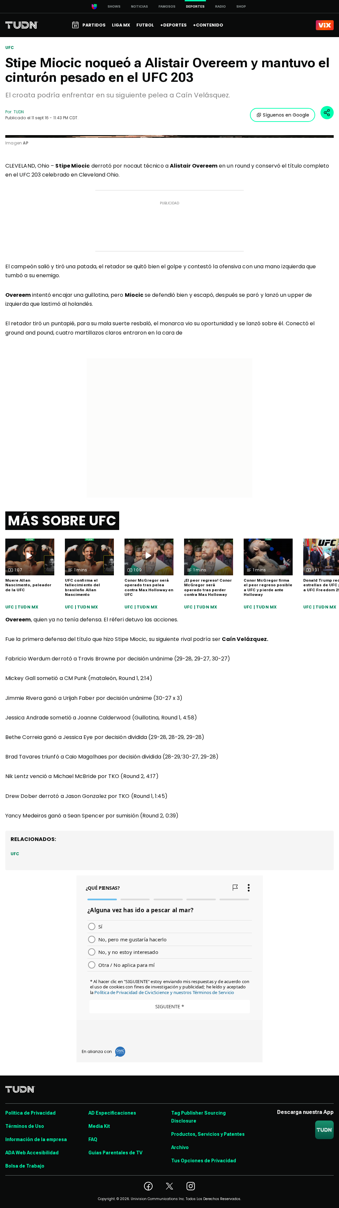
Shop (241, 6)
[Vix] (325, 25)
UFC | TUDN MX (21, 607)
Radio (220, 6)
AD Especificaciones (112, 1113)
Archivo (180, 1147)
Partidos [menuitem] (94, 25)
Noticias (139, 6)
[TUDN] (21, 25)
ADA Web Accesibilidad (32, 1152)
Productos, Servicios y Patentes (208, 1134)
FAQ (92, 1139)
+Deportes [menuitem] (173, 25)
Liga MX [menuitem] (121, 25)
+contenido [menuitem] (208, 25)
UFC (9, 47)
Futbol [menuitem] (145, 25)
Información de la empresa (36, 1139)
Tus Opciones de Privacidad (203, 1160)
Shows (114, 6)
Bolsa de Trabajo (24, 1166)
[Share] (327, 112)
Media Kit (99, 1126)
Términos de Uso (24, 1126)
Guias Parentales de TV (115, 1152)
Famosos (167, 6)
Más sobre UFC (62, 520)
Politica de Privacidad (30, 1113)
